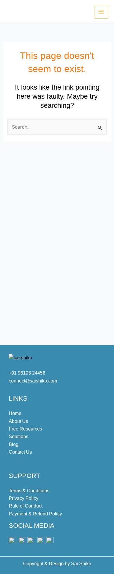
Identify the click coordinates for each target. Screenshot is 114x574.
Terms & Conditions (29, 490)
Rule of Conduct (25, 505)
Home (15, 413)
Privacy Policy (23, 498)
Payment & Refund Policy (35, 513)
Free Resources (25, 428)
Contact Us (20, 452)
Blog (13, 444)
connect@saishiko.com (33, 380)
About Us (18, 421)
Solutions (18, 436)
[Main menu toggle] (101, 12)
